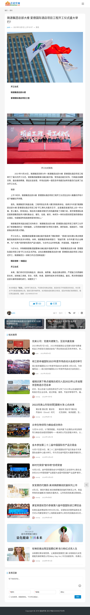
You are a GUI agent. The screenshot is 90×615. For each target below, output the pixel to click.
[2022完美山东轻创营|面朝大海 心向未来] (18, 410)
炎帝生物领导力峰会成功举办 (47, 425)
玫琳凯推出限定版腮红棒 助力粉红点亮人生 (54, 548)
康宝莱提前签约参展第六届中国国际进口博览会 (56, 505)
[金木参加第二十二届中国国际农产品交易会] (18, 450)
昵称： (12, 592)
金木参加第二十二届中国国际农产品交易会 (54, 445)
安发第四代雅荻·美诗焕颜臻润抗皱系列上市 (54, 485)
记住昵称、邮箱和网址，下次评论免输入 (24, 597)
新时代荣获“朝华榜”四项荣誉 (47, 465)
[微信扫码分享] (70, 313)
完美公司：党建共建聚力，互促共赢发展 (53, 341)
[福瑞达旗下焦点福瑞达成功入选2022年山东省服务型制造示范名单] (18, 387)
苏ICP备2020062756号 (56, 611)
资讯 (37, 27)
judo (8, 27)
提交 (77, 597)
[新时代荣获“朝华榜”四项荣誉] (18, 470)
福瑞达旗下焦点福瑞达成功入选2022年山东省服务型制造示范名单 (57, 383)
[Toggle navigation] (82, 4)
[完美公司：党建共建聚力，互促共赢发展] (18, 347)
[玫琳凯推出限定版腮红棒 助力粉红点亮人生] (18, 554)
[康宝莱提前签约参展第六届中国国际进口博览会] (18, 511)
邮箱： (38, 592)
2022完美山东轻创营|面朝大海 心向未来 (53, 404)
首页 (6, 10)
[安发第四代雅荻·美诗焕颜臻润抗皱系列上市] (18, 491)
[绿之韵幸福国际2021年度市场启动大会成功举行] (18, 367)
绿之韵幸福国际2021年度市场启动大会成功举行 (57, 361)
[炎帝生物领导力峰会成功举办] (18, 430)
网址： (63, 592)
